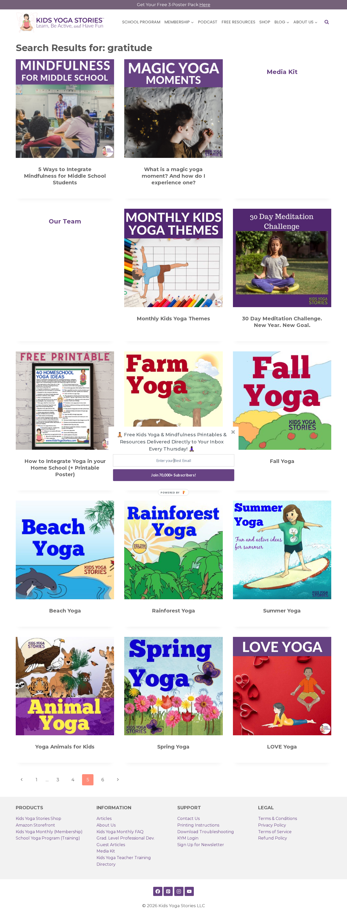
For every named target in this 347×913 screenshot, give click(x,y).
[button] (171, 441)
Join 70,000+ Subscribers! (173, 475)
